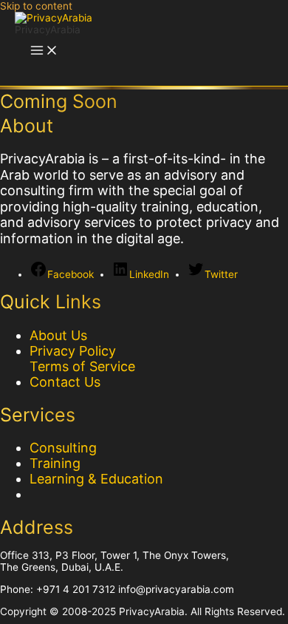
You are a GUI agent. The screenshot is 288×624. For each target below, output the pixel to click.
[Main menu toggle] (44, 51)
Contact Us (65, 382)
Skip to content (36, 6)
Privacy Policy (73, 351)
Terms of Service (82, 366)
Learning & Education (96, 478)
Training (55, 463)
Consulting (63, 447)
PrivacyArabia (47, 29)
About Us (58, 335)
